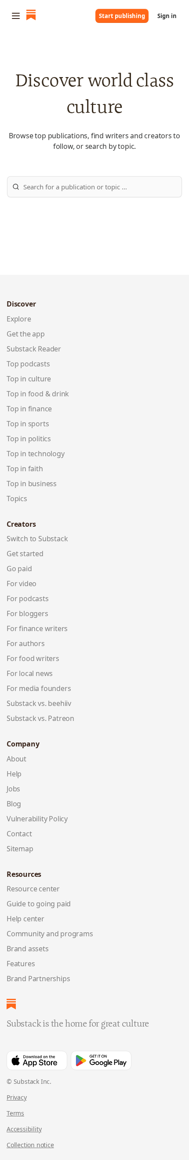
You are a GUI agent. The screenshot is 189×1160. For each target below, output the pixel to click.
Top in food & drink (38, 394)
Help (14, 774)
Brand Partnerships (38, 978)
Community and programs (50, 933)
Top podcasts (28, 364)
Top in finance (29, 409)
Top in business (32, 483)
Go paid (19, 568)
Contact (19, 834)
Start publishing (122, 16)
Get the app (26, 334)
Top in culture (29, 379)
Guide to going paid (39, 904)
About (16, 759)
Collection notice (30, 1145)
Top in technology (36, 453)
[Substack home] (31, 16)
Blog (14, 804)
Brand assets (28, 948)
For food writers (33, 658)
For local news (30, 673)
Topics (17, 498)
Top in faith (25, 468)
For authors (26, 643)
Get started (25, 553)
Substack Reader (34, 349)
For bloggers (27, 613)
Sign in (167, 16)
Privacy (17, 1097)
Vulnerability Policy (37, 819)
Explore (19, 319)
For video (21, 583)
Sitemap (20, 848)
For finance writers (37, 628)
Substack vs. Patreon (40, 718)
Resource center (33, 889)
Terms (15, 1113)
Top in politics (29, 438)
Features (21, 963)
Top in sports (28, 424)
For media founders (39, 688)
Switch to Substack (37, 538)
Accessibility (24, 1129)
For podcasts (28, 598)
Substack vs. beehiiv (39, 703)
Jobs (13, 789)
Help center (25, 919)
